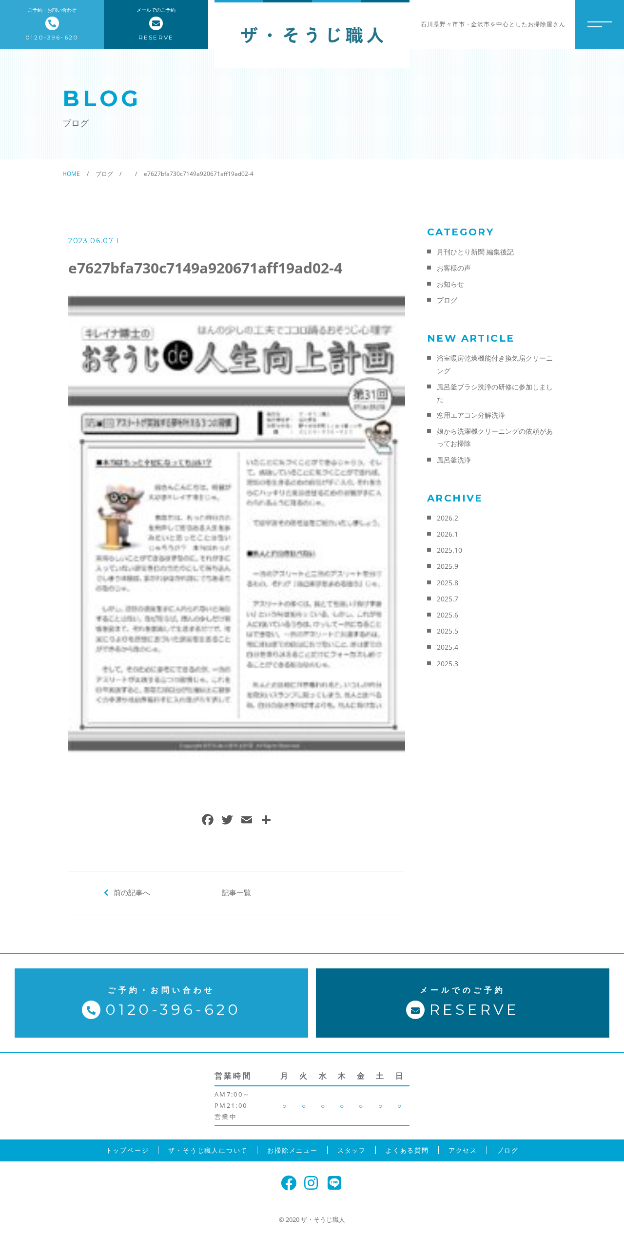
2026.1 (447, 534)
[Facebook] (207, 821)
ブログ (447, 300)
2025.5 (447, 631)
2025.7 (447, 598)
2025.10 (449, 550)
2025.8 (447, 582)
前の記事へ (132, 892)
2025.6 (447, 614)
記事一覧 (236, 892)
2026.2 (447, 517)
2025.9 (447, 566)
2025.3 (447, 663)
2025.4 (447, 647)
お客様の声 (454, 267)
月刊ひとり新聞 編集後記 (475, 251)
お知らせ (450, 284)
